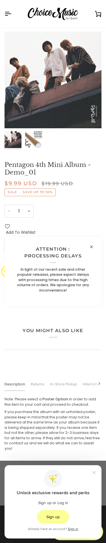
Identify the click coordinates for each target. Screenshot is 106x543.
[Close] (93, 247)
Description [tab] (15, 384)
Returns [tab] (37, 384)
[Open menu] (13, 14)
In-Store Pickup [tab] (63, 384)
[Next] (95, 383)
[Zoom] (15, 118)
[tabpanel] (53, 424)
